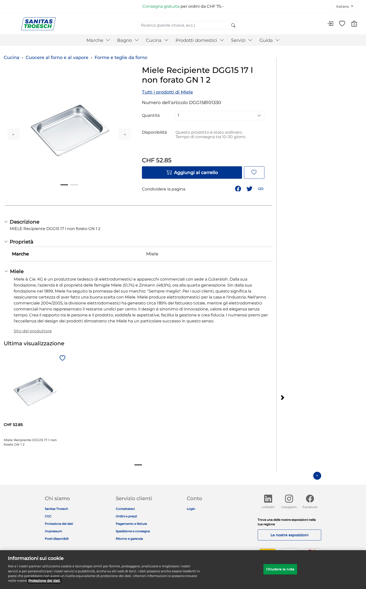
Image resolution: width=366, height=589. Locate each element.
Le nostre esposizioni (289, 535)
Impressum (53, 531)
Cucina (11, 57)
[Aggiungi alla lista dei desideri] (254, 172)
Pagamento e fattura (131, 524)
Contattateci (125, 509)
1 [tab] (64, 184)
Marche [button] (95, 40)
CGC (48, 516)
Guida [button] (266, 40)
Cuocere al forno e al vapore (57, 57)
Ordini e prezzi (126, 516)
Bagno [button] (125, 40)
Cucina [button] (154, 40)
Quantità (151, 115)
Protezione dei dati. (44, 581)
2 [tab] (74, 184)
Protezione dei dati (59, 524)
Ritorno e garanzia (129, 538)
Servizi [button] (239, 40)
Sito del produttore (33, 331)
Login (191, 509)
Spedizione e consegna (133, 531)
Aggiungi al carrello (196, 172)
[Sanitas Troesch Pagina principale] (38, 23)
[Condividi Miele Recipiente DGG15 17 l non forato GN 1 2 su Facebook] (238, 188)
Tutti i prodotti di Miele (167, 92)
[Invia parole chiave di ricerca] (233, 26)
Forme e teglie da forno (121, 57)
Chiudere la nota (280, 569)
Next (125, 134)
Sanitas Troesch (56, 509)
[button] (261, 188)
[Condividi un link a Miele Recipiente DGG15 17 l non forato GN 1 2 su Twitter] (250, 188)
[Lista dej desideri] (342, 23)
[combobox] (187, 25)
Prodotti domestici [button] (197, 40)
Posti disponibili (56, 538)
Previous (13, 134)
